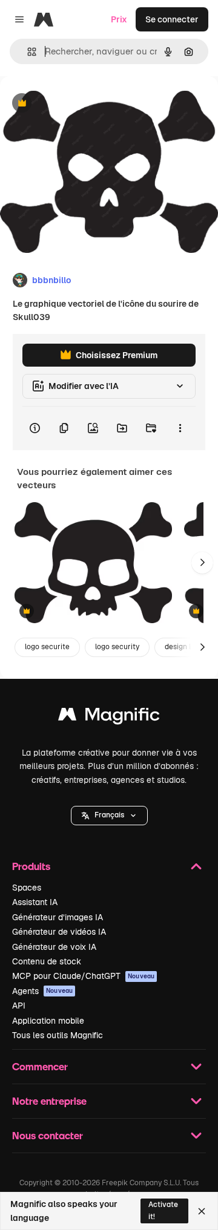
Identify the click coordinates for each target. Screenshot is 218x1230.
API (18, 1005)
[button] (109, 815)
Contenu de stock (46, 961)
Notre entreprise (49, 1100)
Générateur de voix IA (54, 946)
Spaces (26, 887)
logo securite (47, 647)
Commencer (40, 1066)
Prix (119, 19)
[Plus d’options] (180, 428)
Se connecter (172, 19)
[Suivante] (202, 562)
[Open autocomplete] (27, 51)
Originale (80, 104)
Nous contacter (47, 1135)
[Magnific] (109, 717)
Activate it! (163, 1210)
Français (109, 815)
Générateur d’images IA (57, 917)
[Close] (202, 1211)
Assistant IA (35, 902)
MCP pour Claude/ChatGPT (83, 975)
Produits (31, 866)
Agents (42, 991)
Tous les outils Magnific (57, 1035)
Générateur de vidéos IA (59, 931)
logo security (117, 647)
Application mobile (48, 1020)
